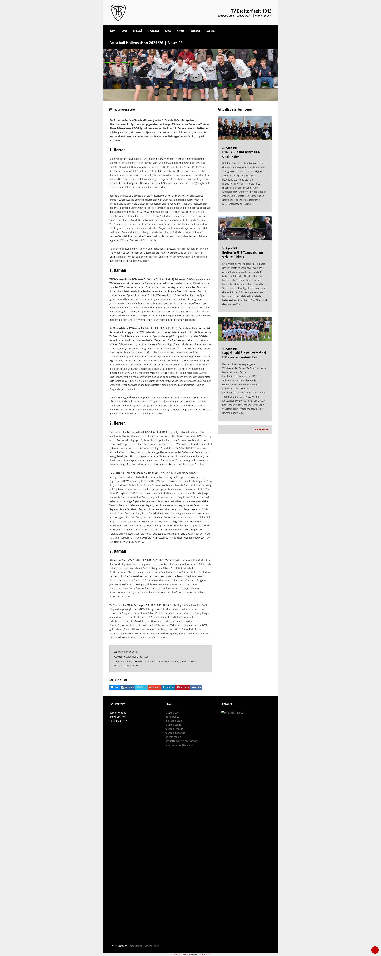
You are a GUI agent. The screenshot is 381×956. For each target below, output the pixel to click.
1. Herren (138, 661)
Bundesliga (174, 661)
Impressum (135, 946)
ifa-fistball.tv (172, 716)
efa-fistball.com (174, 720)
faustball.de (172, 712)
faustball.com (173, 724)
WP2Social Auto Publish (179, 954)
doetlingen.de (173, 737)
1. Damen (126, 661)
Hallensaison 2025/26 (126, 665)
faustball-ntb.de (174, 729)
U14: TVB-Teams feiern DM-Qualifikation (241, 154)
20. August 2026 (229, 248)
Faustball (143, 656)
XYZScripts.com (205, 954)
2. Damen (149, 661)
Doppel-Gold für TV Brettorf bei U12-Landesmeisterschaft (244, 355)
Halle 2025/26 (189, 661)
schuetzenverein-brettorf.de (181, 741)
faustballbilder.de (175, 733)
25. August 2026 (229, 147)
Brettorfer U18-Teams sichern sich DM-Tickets (242, 254)
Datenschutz (151, 946)
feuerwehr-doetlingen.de (179, 745)
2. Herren (161, 661)
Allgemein (131, 656)
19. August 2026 (229, 348)
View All (260, 429)
